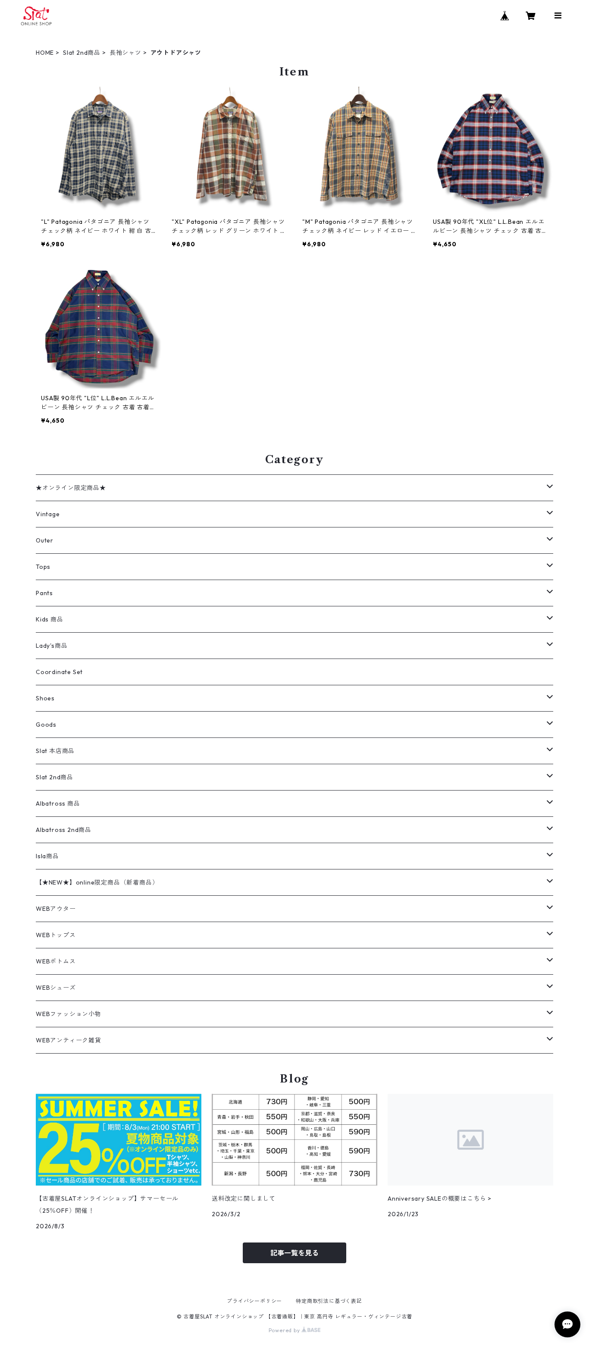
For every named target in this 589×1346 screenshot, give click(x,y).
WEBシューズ (56, 987)
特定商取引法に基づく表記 (329, 1301)
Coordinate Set (59, 672)
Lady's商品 (51, 645)
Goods (46, 724)
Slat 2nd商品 (81, 52)
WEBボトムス (56, 961)
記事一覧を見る (294, 1253)
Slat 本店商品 (55, 751)
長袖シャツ (125, 52)
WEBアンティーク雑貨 (68, 1040)
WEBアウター (56, 909)
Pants (44, 593)
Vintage (48, 514)
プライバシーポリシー (254, 1301)
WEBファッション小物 (68, 1014)
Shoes (45, 698)
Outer (44, 540)
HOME (45, 52)
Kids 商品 (49, 619)
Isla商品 (47, 856)
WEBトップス (56, 935)
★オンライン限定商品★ (71, 488)
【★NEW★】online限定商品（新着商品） (97, 882)
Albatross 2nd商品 (63, 830)
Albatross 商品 (58, 803)
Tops (43, 567)
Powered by (285, 1330)
